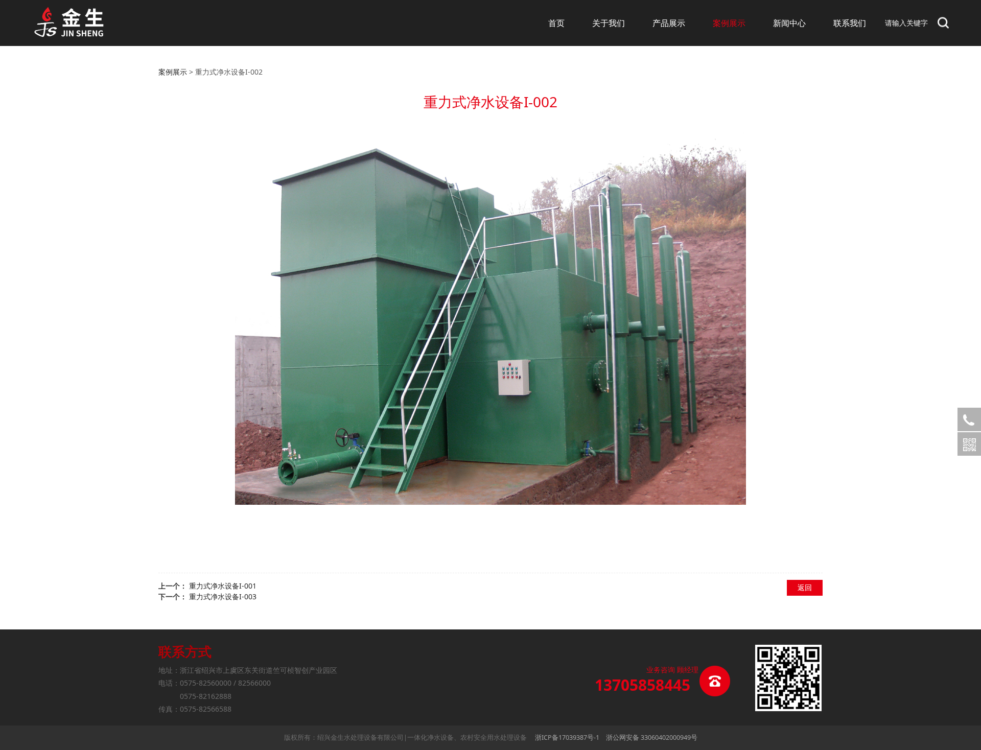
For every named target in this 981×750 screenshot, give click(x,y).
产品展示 (668, 23)
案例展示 (729, 23)
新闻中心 (789, 23)
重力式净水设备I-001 (222, 586)
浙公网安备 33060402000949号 (651, 737)
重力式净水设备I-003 (222, 596)
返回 (805, 587)
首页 (556, 23)
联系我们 (849, 23)
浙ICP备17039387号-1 (567, 737)
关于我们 (608, 23)
